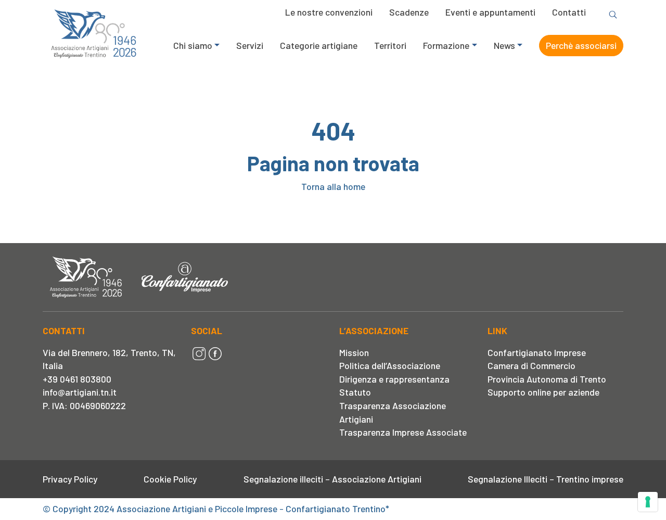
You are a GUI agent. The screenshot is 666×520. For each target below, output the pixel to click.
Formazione (446, 45)
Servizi (249, 45)
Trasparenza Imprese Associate (403, 432)
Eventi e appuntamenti (490, 12)
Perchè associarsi (581, 45)
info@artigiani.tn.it (80, 392)
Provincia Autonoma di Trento (547, 379)
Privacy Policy (70, 479)
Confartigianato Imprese (537, 352)
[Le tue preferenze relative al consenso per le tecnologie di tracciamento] (648, 502)
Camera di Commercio (531, 365)
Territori (390, 45)
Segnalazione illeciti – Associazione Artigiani (332, 479)
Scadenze (409, 12)
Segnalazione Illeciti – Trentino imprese (545, 479)
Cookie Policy (170, 479)
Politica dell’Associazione (389, 365)
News (504, 45)
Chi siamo (192, 45)
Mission (354, 352)
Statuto (355, 392)
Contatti (569, 12)
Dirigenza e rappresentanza (394, 379)
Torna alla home (333, 186)
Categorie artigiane (318, 45)
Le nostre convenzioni (329, 12)
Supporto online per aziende (543, 392)
